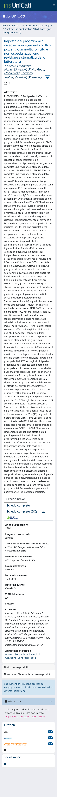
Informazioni (14, 701)
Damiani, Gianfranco (29, 77)
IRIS (4, 25)
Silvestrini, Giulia (24, 69)
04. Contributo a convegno (37, 25)
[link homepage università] (18, 5)
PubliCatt (14, 25)
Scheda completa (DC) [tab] (22, 511)
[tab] (43, 511)
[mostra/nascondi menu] (54, 5)
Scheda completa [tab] (18, 505)
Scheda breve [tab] (15, 499)
